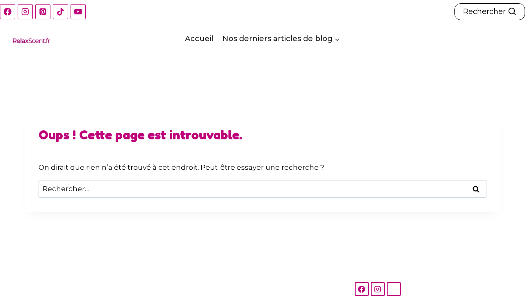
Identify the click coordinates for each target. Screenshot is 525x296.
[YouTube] (78, 11)
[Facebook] (7, 11)
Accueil (199, 38)
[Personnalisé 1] (394, 289)
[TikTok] (60, 11)
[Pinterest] (42, 11)
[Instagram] (25, 11)
